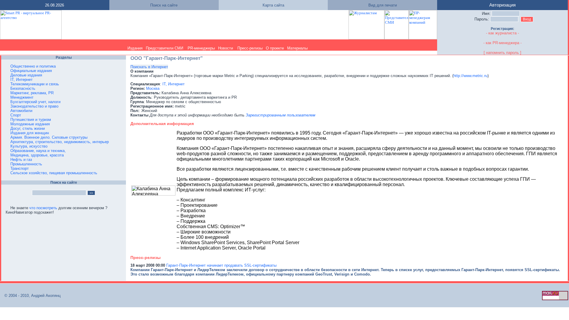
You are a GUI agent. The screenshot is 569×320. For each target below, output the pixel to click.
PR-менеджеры (201, 48)
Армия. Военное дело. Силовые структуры (48, 137)
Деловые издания (26, 75)
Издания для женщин (29, 133)
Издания (135, 48)
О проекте (275, 48)
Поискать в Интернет (149, 67)
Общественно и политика (33, 66)
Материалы (297, 48)
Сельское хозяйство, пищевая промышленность (53, 173)
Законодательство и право (34, 106)
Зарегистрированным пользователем (280, 115)
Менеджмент (21, 97)
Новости (225, 48)
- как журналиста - (502, 33)
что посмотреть (43, 208)
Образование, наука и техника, (38, 150)
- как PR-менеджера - (502, 43)
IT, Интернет (21, 79)
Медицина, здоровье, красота (37, 155)
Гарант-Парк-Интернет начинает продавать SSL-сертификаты (221, 265)
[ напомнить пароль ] (502, 52)
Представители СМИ (164, 48)
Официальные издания (31, 70)
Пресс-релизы (250, 48)
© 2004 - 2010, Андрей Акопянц (30, 295)
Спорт (15, 115)
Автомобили (21, 110)
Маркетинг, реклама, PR (32, 93)
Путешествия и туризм (30, 119)
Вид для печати (382, 5)
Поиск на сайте (164, 5)
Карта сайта (273, 5)
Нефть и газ (21, 159)
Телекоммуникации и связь (34, 84)
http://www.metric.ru (470, 75)
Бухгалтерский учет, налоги (35, 102)
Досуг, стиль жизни (27, 128)
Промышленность (26, 164)
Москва (152, 88)
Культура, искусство (28, 146)
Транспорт (19, 168)
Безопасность (22, 88)
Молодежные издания (30, 124)
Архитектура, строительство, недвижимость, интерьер (59, 142)
